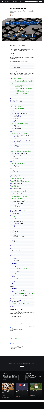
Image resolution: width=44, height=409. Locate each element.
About (21, 1)
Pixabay (20, 316)
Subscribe (22, 366)
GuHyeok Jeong (14, 316)
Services (8, 1)
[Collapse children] (33, 335)
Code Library (15, 1)
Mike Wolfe (13, 14)
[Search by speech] (33, 1)
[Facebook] (36, 1)
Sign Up (40, 1)
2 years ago (12, 328)
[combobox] (30, 1)
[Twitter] (37, 1)
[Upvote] (10, 335)
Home (5, 1)
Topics (11, 1)
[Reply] (13, 335)
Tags (18, 1)
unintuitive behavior (13, 45)
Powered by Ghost (40, 403)
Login (32, 320)
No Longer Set (3, 403)
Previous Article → (29, 373)
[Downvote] (12, 335)
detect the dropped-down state (18, 74)
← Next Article (4, 373)
